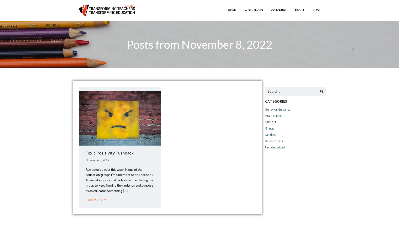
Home (232, 10)
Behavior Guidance (278, 109)
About (299, 10)
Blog (316, 10)
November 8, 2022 (97, 160)
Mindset (270, 135)
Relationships (274, 141)
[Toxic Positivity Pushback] (120, 118)
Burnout (270, 122)
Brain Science (274, 116)
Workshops (254, 10)
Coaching (278, 10)
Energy (269, 128)
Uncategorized (275, 147)
